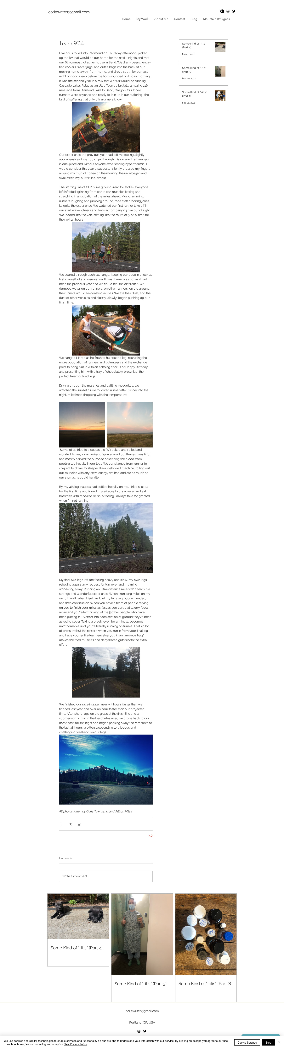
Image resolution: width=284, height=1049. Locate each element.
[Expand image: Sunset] (82, 424)
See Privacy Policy (75, 1044)
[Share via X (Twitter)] (70, 824)
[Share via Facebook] (61, 824)
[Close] (279, 1042)
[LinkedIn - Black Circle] (222, 11)
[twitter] (234, 11)
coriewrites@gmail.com (69, 12)
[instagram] (228, 11)
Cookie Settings (247, 1042)
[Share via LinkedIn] (80, 824)
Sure (268, 1042)
